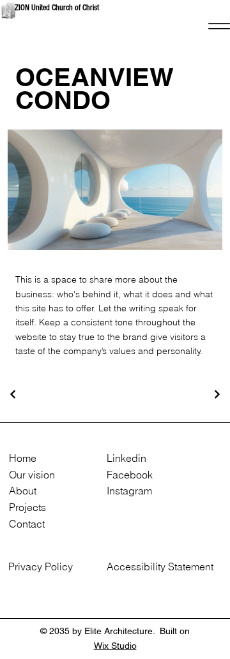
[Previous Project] (13, 394)
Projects (27, 507)
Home (22, 458)
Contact (27, 523)
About (22, 490)
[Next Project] (216, 394)
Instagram (129, 490)
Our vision (32, 474)
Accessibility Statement (160, 566)
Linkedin (126, 458)
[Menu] (219, 26)
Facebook (130, 474)
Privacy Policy (40, 566)
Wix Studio (115, 645)
